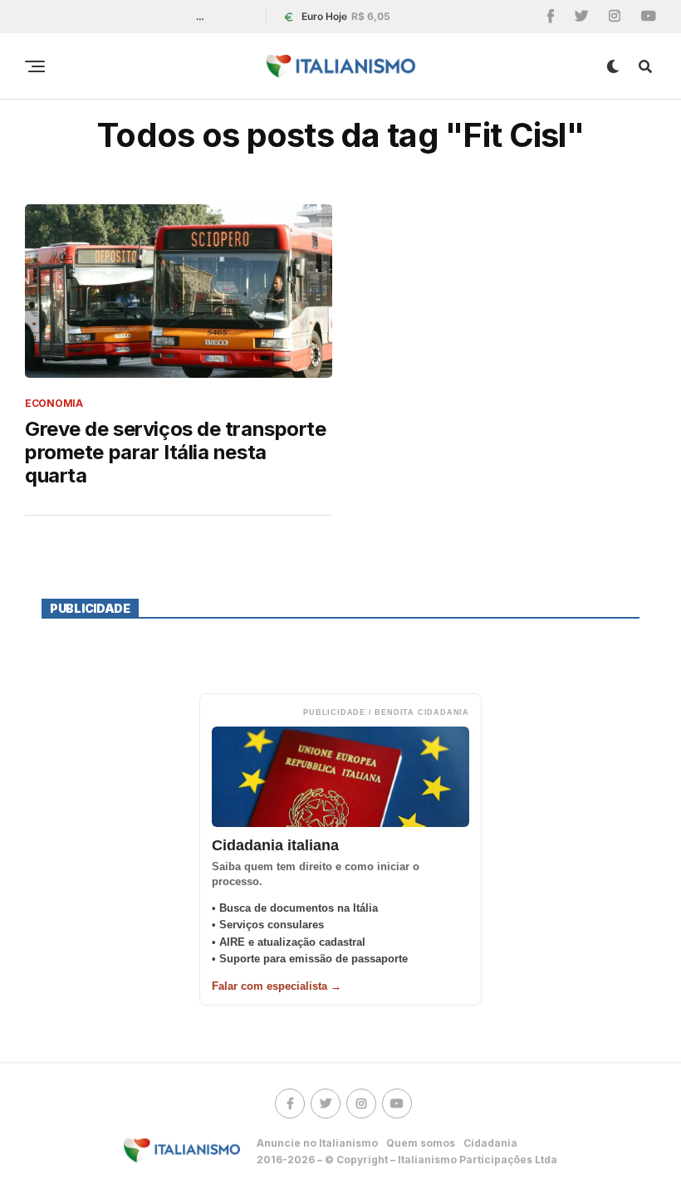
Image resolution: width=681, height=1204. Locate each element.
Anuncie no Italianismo (317, 1143)
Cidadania (490, 1143)
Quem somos (420, 1143)
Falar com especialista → (276, 986)
